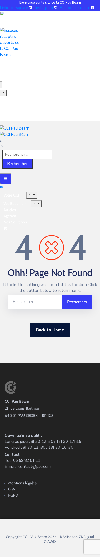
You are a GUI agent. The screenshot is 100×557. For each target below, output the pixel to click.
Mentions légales (22, 483)
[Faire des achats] (6, 228)
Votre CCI (11, 195)
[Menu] (31, 195)
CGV (11, 489)
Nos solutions (15, 222)
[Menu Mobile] (5, 178)
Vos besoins (13, 203)
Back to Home (50, 330)
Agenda (9, 216)
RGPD (13, 495)
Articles (9, 210)
